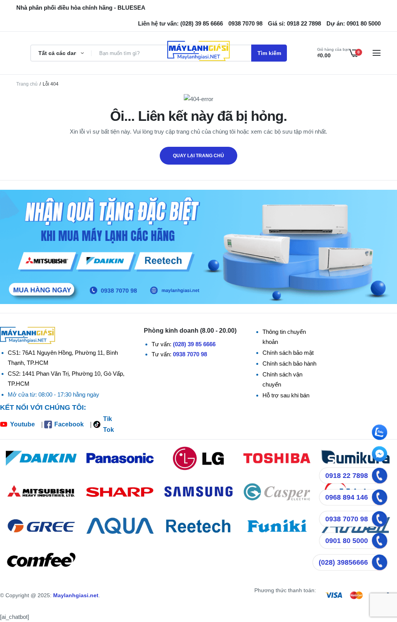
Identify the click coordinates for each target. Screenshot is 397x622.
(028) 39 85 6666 (194, 344)
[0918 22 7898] (379, 475)
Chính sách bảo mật (288, 352)
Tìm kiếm (269, 53)
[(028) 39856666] (379, 562)
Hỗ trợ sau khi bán (285, 395)
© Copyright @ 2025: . (50, 595)
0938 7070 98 (190, 354)
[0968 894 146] (379, 497)
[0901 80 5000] (379, 540)
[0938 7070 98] (379, 519)
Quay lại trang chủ (198, 155)
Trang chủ (27, 84)
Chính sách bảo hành (289, 363)
